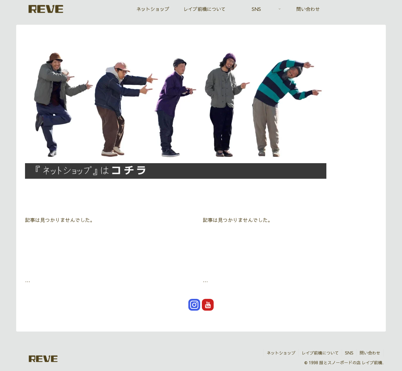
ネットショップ (281, 353)
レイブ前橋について (320, 353)
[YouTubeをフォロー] (208, 305)
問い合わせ (370, 353)
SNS (349, 353)
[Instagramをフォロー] (194, 305)
